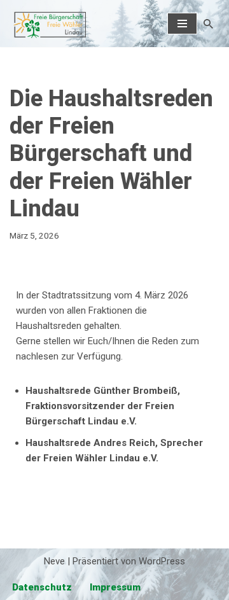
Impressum (115, 587)
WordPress (162, 561)
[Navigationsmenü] (182, 23)
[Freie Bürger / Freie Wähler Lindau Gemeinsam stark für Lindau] (48, 23)
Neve (54, 561)
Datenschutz (42, 587)
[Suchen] (208, 24)
